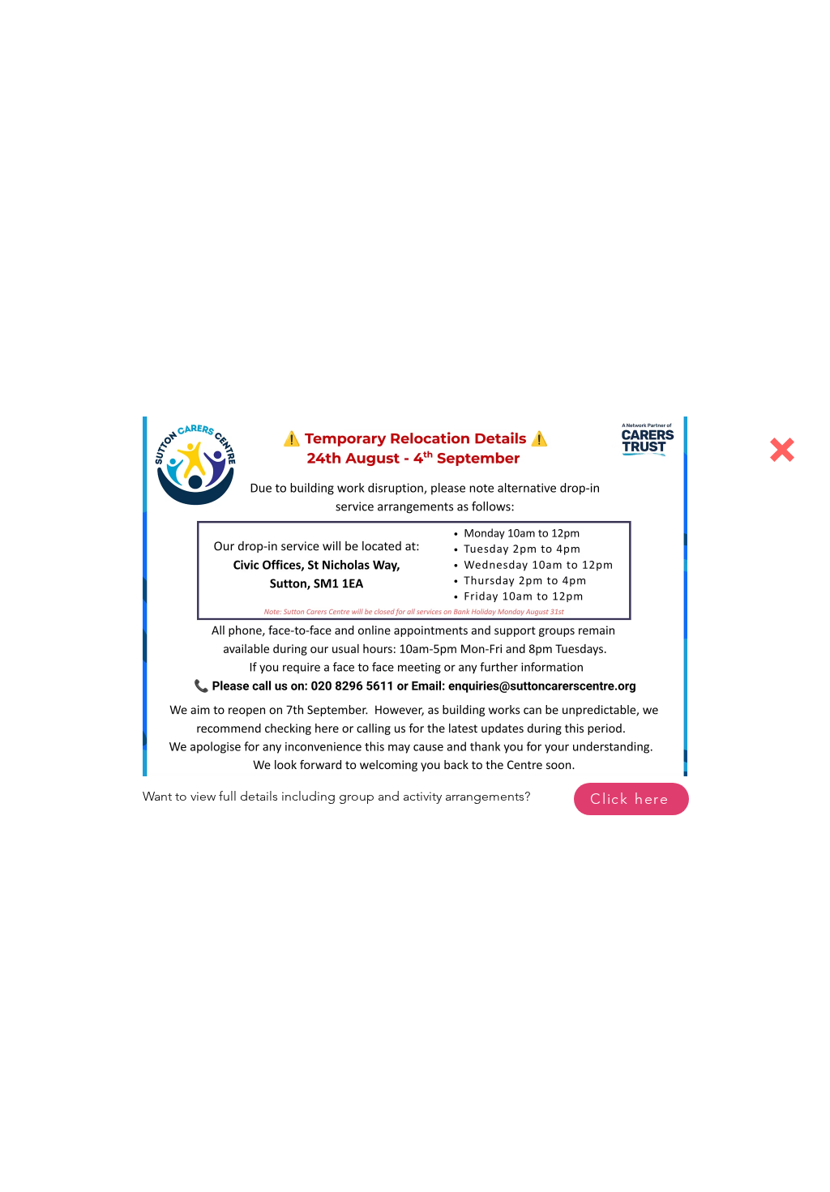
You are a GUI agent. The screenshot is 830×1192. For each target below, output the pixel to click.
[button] (782, 450)
